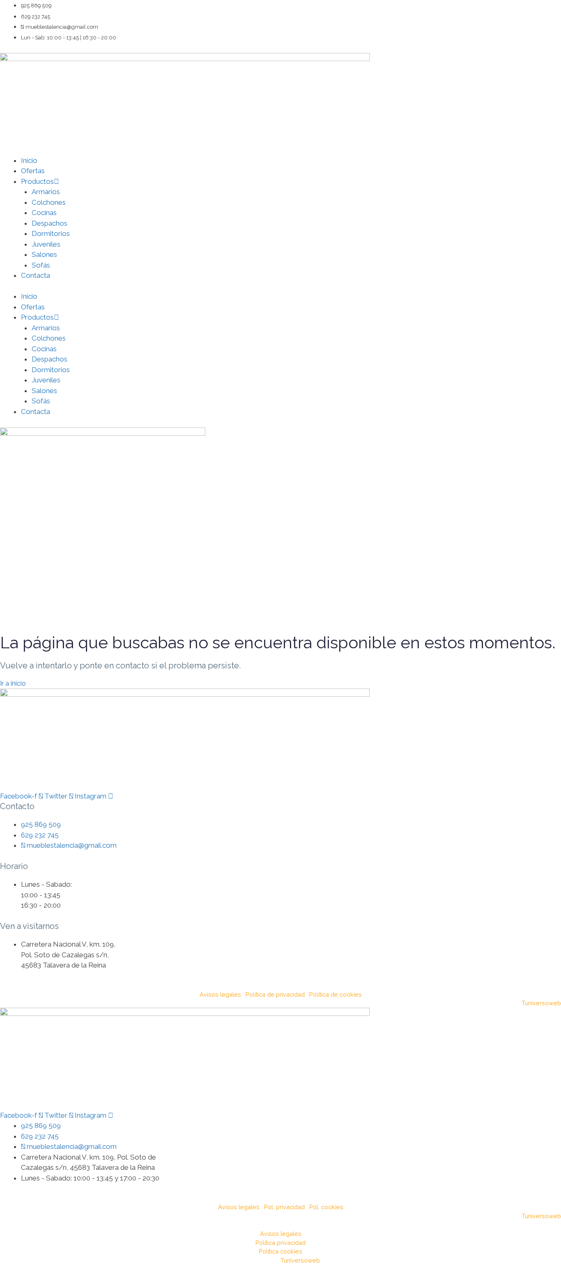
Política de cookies (335, 994)
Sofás (41, 265)
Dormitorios (51, 233)
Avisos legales (220, 994)
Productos (37, 181)
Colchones (49, 202)
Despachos (49, 223)
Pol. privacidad (284, 1206)
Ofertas (33, 171)
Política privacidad (280, 1242)
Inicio (29, 160)
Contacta (35, 275)
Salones (44, 254)
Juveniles (46, 244)
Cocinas (44, 212)
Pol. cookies (326, 1206)
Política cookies (280, 1251)
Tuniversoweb (541, 1003)
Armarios (46, 192)
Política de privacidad (275, 994)
